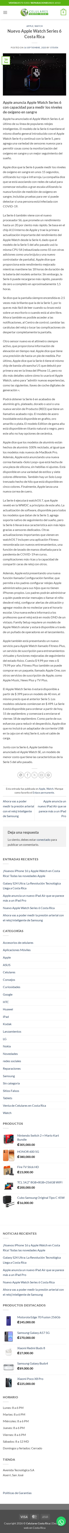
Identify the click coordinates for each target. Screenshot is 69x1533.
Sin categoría (11, 1083)
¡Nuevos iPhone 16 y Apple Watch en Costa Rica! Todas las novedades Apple (31, 873)
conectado (43, 839)
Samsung (9, 1076)
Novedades (10, 1053)
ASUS (6, 965)
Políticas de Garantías (17, 1493)
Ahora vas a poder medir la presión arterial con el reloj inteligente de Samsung (33, 917)
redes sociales (12, 1061)
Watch (38, 26)
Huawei (8, 1009)
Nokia (7, 1046)
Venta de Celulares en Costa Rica (24, 1105)
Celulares (9, 972)
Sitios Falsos (11, 1090)
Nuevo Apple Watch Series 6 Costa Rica (29, 908)
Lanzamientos (12, 1031)
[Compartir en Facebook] (27, 775)
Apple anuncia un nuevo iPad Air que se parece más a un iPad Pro (33, 898)
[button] (5, 12)
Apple (30, 26)
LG (5, 1039)
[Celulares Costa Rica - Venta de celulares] (34, 12)
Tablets (7, 1098)
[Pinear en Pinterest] (48, 775)
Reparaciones (12, 1068)
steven (54, 47)
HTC (6, 1002)
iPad (6, 1016)
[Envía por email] (41, 775)
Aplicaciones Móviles (17, 950)
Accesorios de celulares (18, 942)
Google (7, 994)
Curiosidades (11, 987)
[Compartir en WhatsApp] (20, 775)
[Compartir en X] (34, 775)
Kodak (7, 1024)
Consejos (9, 979)
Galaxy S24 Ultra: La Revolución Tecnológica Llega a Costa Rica (32, 885)
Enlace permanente (43, 792)
